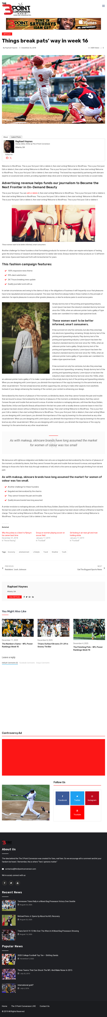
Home (4, 1006)
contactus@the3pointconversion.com (20, 869)
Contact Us (44, 1006)
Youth (64, 552)
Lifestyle (36, 552)
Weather (55, 552)
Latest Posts (16, 137)
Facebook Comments (27, 663)
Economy (11, 552)
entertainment (24, 552)
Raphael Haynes (11, 48)
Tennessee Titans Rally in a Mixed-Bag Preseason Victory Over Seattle (46, 901)
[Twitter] (10, 157)
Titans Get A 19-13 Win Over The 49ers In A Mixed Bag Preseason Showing (48, 931)
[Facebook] (7, 157)
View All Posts (14, 597)
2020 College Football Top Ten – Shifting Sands (38, 955)
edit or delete (32, 193)
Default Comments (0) (10, 663)
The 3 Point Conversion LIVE (23, 1006)
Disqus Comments (42, 663)
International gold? (26, 985)
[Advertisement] (54, 757)
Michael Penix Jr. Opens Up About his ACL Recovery (39, 916)
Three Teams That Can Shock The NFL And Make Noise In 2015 (45, 970)
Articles (7, 34)
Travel (45, 552)
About (5, 137)
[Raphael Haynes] (9, 146)
